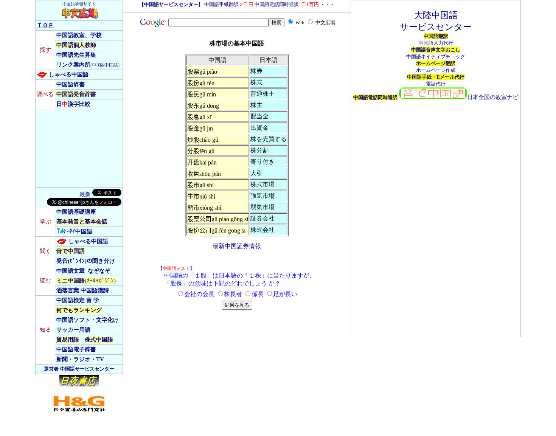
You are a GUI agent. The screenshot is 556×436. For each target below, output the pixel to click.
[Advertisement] (74, 148)
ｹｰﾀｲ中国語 (77, 231)
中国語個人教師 (76, 45)
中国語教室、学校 (79, 35)
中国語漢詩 (95, 290)
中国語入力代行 (436, 43)
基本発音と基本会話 (81, 222)
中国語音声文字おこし (435, 50)
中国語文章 (70, 271)
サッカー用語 (73, 330)
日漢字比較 (73, 104)
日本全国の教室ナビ (492, 97)
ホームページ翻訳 (435, 63)
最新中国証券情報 (237, 246)
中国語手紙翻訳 (228, 4)
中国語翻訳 (436, 36)
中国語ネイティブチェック (435, 56)
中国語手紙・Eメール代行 (435, 77)
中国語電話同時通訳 (287, 4)
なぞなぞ (99, 271)
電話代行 (436, 84)
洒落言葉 (67, 290)
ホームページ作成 (435, 70)
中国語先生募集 (76, 55)
